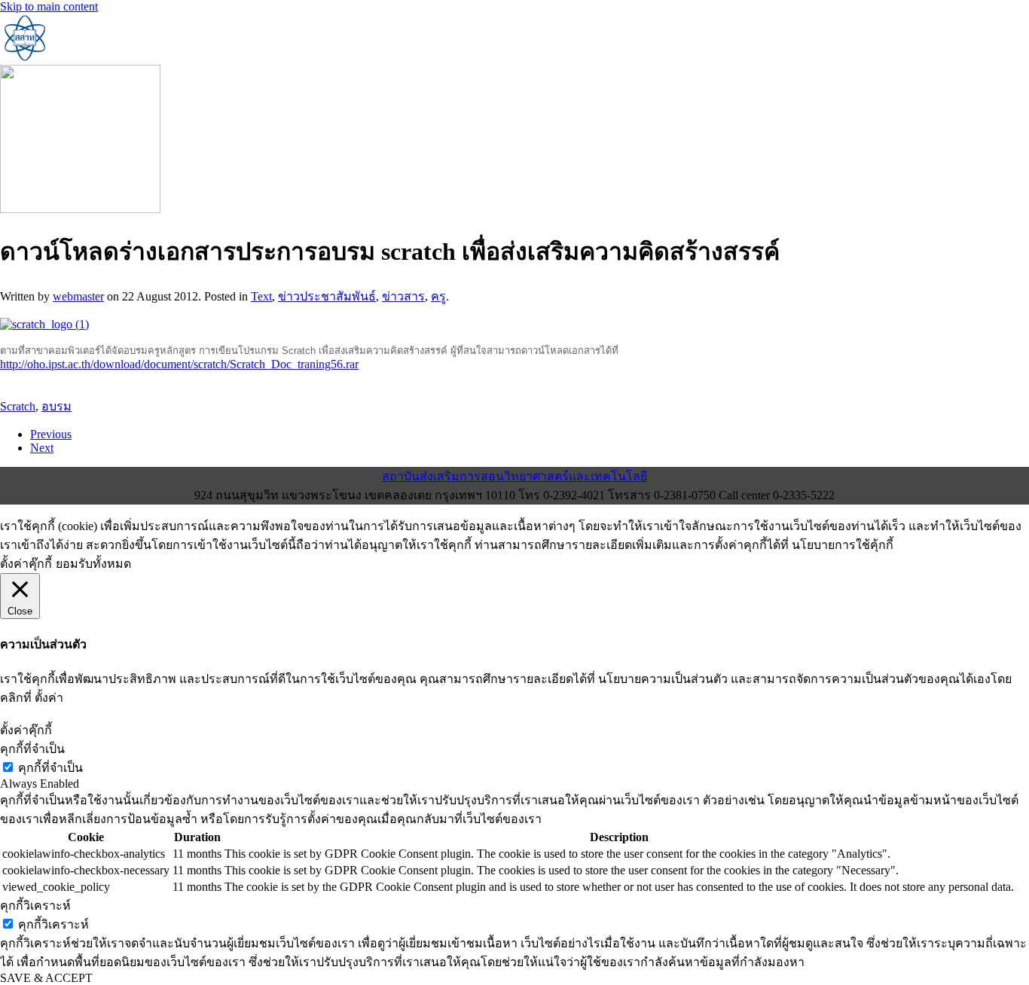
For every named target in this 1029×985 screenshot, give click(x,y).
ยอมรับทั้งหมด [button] (93, 563)
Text (261, 296)
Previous (51, 434)
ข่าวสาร (403, 296)
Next (41, 447)
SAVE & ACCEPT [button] (46, 977)
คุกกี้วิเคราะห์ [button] (35, 905)
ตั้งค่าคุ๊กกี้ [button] (26, 563)
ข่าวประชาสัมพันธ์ (327, 296)
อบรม (56, 406)
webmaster (78, 296)
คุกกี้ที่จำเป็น (50, 767)
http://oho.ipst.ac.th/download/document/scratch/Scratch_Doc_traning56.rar (179, 364)
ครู (438, 296)
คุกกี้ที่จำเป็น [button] (32, 749)
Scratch (17, 406)
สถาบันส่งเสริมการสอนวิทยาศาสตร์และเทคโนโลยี (514, 476)
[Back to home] (24, 57)
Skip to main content (49, 6)
